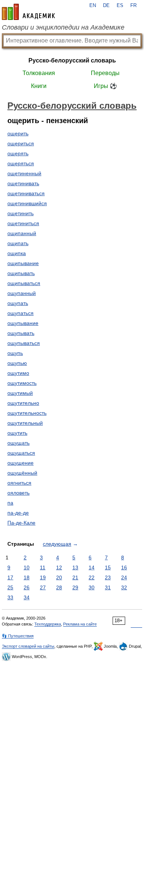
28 (59, 587)
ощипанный (21, 233)
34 (27, 597)
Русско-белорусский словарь (72, 60)
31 (108, 587)
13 (75, 567)
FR (133, 5)
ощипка (16, 253)
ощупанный (21, 293)
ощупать (17, 303)
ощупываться (23, 343)
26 (27, 587)
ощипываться (23, 283)
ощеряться (20, 163)
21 (75, 577)
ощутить (17, 433)
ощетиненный (24, 173)
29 (75, 587)
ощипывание (23, 263)
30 (92, 587)
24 (124, 577)
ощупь (15, 353)
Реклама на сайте (80, 624)
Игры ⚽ (105, 86)
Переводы (105, 73)
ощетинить (20, 213)
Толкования (39, 73)
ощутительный (25, 423)
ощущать (18, 443)
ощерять (17, 153)
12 (59, 567)
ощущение (20, 463)
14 (92, 567)
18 (27, 577)
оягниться (19, 483)
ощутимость (22, 383)
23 (108, 577)
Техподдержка (47, 624)
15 (108, 567)
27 (43, 587)
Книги (39, 86)
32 (124, 587)
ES (120, 5)
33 (10, 597)
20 (59, 577)
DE (106, 5)
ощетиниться (23, 223)
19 (43, 577)
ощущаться (21, 453)
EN (92, 5)
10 (27, 567)
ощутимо (18, 373)
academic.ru (28, 12)
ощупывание (22, 323)
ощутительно (23, 403)
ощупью (17, 363)
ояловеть (18, 493)
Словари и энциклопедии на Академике (63, 27)
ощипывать (21, 273)
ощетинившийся (27, 203)
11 (42, 567)
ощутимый (20, 393)
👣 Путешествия (18, 636)
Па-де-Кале (21, 523)
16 (124, 567)
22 (92, 577)
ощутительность (27, 413)
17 (10, 577)
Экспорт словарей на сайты (28, 646)
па (10, 503)
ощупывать (20, 333)
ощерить (17, 133)
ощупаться (20, 313)
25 (10, 587)
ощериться (20, 143)
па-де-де (18, 513)
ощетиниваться (26, 193)
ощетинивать (23, 183)
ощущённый (22, 473)
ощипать (17, 243)
